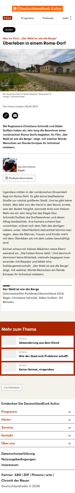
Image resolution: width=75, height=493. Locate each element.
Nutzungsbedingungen (18, 459)
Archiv (9, 29)
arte (50, 475)
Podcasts (48, 18)
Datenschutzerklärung (18, 453)
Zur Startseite (12, 387)
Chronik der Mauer (15, 480)
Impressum (9, 465)
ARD (18, 475)
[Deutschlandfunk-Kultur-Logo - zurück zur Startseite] (37, 8)
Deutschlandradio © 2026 (20, 486)
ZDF (27, 475)
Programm (27, 18)
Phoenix (38, 475)
